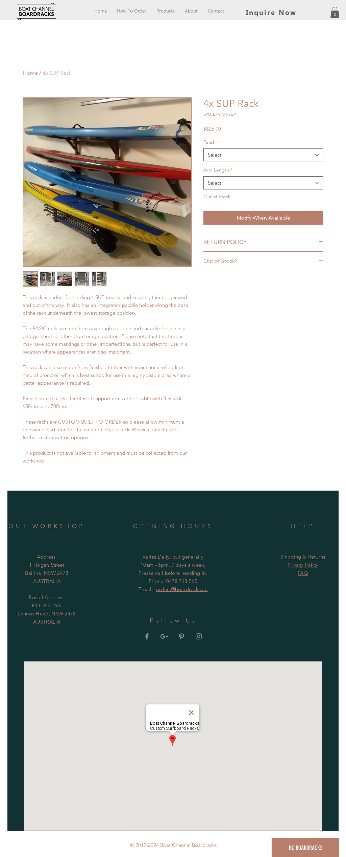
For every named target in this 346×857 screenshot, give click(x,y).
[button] (335, 12)
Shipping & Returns (302, 557)
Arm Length (217, 170)
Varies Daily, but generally (173, 557)
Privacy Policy (303, 565)
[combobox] (263, 154)
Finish (211, 142)
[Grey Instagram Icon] (199, 636)
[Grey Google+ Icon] (164, 636)
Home (30, 73)
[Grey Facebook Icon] (147, 636)
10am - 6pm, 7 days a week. (173, 565)
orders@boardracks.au (182, 589)
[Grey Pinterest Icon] (181, 636)
